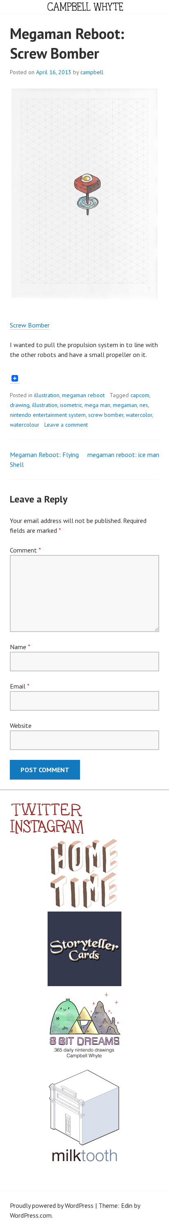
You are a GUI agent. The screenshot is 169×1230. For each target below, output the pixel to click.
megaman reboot (83, 395)
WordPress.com (31, 1215)
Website (21, 725)
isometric (71, 405)
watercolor (139, 414)
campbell (91, 72)
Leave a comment (66, 424)
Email (19, 686)
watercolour (24, 424)
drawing (20, 405)
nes (143, 405)
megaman (125, 405)
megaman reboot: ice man (123, 454)
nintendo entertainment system (48, 414)
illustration (46, 395)
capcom (139, 395)
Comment (25, 550)
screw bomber (105, 414)
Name (20, 647)
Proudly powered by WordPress (52, 1205)
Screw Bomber (30, 325)
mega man (97, 405)
